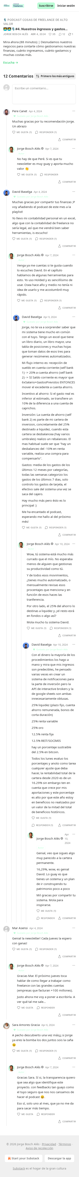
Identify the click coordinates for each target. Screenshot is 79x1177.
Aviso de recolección (39, 1148)
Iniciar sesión (66, 5)
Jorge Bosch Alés (15, 34)
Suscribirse (46, 5)
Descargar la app (59, 1158)
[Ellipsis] (73, 111)
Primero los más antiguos (57, 76)
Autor (21, 153)
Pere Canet (19, 111)
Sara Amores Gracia (26, 1025)
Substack (19, 1168)
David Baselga (22, 192)
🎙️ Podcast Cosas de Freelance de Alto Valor (35, 22)
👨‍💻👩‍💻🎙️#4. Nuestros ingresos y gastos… (35, 29)
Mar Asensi (20, 928)
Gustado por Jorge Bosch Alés (32, 115)
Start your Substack (25, 1158)
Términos (65, 1144)
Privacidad (49, 1144)
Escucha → (10, 62)
